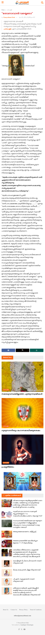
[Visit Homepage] (22, 3)
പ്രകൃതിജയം (8, 467)
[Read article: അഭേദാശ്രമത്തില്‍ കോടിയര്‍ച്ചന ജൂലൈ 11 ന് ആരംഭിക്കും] (7, 543)
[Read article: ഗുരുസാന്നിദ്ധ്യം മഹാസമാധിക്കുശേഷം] (22, 413)
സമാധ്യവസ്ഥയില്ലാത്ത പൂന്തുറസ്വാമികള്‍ (22, 394)
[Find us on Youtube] (24, 629)
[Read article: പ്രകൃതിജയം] (22, 450)
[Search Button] (42, 2)
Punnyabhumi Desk (9, 17)
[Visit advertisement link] (22, 481)
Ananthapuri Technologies (26, 625)
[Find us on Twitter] (21, 629)
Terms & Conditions (36, 610)
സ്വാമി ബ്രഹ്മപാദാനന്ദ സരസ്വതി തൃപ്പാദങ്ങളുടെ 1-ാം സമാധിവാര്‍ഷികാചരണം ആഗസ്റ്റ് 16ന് (27, 514)
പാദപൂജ (9, 10)
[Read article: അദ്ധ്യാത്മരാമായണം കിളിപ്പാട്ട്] (7, 534)
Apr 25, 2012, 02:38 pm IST (27, 17)
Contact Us (14, 610)
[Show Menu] (3, 2)
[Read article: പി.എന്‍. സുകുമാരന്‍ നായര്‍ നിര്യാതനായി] (7, 582)
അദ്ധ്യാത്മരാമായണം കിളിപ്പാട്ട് (24, 532)
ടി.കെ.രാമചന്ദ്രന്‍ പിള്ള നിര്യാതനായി (26, 570)
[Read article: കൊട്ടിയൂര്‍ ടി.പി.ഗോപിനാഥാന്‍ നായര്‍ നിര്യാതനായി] (7, 563)
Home (3, 10)
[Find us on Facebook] (19, 629)
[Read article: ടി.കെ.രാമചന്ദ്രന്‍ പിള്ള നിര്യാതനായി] (7, 573)
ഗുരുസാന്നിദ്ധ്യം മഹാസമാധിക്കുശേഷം (21, 430)
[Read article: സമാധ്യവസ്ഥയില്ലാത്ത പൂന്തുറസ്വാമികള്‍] (22, 377)
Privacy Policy (23, 610)
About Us (5, 610)
